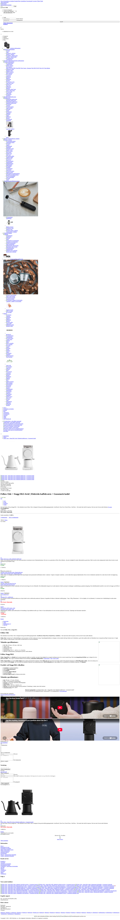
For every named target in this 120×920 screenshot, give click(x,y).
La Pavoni (8, 75)
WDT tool (8, 154)
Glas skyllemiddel (10, 177)
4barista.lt (78, 912)
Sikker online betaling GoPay (7, 849)
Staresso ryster (9, 229)
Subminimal (8, 218)
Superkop (8, 95)
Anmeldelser (23, 1)
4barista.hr (41, 912)
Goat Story (8, 367)
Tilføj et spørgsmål (5, 783)
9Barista (8, 78)
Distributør (8, 147)
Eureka (7, 110)
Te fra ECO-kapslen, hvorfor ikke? (11, 427)
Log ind (61, 21)
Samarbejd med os (5, 852)
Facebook (5, 503)
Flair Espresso (9, 357)
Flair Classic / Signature (26, 68)
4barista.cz (8, 912)
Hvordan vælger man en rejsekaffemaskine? (13, 430)
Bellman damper (9, 226)
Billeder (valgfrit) (4, 761)
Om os (2, 1)
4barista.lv (73, 912)
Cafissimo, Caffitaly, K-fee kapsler (13, 301)
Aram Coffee (56, 658)
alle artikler (5, 431)
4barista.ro (19, 912)
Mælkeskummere (16, 181)
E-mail (4, 502)
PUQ (7, 380)
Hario (7, 137)
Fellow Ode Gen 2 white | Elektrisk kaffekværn (11, 558)
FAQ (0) (5, 625)
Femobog (8, 354)
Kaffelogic (8, 402)
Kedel (7, 239)
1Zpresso (8, 105)
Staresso (8, 387)
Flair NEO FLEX (35, 68)
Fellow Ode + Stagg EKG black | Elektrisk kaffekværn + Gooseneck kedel (17, 822)
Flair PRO (18, 68)
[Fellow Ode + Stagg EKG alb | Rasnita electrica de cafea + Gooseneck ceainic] (18, 885)
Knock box (8, 159)
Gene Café (8, 365)
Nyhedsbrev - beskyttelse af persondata (9, 866)
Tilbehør (10, 233)
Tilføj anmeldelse (4, 840)
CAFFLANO (9, 339)
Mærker (5, 313)
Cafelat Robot (9, 64)
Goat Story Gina (9, 83)
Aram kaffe (8, 93)
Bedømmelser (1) (7, 623)
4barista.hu (13, 912)
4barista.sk (3, 912)
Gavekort (35, 1)
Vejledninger (3, 873)
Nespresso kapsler (10, 299)
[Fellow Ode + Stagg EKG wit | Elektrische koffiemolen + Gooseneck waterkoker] (58, 887)
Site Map (3, 867)
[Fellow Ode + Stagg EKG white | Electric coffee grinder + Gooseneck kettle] (114, 885)
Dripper (8, 694)
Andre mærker (9, 108)
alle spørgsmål (4, 771)
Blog (19, 1)
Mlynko (8, 118)
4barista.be (52, 912)
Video (4, 622)
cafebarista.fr (95, 912)
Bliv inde (8, 12)
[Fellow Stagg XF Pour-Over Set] (8, 583)
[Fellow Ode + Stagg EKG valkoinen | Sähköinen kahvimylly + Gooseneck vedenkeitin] (94, 888)
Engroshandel (29, 1)
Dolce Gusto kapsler (10, 296)
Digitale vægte (9, 149)
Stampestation (9, 162)
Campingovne (9, 59)
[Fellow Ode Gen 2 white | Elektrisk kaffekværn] (18, 556)
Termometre (8, 169)
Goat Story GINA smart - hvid (7, 609)
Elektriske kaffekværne (11, 103)
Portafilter (8, 167)
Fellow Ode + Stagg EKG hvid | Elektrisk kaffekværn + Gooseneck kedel (19, 438)
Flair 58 (8, 68)
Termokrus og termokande (12, 241)
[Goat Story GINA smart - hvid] (8, 608)
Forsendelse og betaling (9, 1)
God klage (3, 862)
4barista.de (30, 912)
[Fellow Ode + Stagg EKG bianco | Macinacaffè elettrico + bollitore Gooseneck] (95, 892)
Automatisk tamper (10, 142)
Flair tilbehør (47, 68)
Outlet (41, 1)
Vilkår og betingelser (5, 851)
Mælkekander (9, 164)
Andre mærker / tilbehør (11, 231)
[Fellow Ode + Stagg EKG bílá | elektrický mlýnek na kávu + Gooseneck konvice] (56, 884)
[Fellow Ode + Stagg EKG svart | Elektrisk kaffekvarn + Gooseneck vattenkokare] (19, 888)
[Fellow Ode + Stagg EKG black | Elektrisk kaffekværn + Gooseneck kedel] (18, 819)
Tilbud (38, 1)
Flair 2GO (42, 68)
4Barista (8, 318)
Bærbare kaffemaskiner (15, 48)
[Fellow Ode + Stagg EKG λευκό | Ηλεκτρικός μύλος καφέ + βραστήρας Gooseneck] (20, 892)
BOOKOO (8, 334)
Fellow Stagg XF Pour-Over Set (8, 584)
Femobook (8, 120)
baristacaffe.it (4, 913)
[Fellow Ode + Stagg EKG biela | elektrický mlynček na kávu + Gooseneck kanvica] (19, 884)
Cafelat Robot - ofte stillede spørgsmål (11, 422)
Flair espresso (9, 67)
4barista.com (36, 912)
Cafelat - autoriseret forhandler (7, 856)
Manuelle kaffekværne (11, 100)
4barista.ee (83, 912)
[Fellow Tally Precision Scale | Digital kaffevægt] (12, 572)
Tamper (7, 144)
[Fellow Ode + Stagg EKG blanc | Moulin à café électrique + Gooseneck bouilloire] (58, 890)
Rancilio (8, 80)
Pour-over (8, 85)
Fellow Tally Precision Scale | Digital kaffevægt (11, 573)
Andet (7, 179)
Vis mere (110, 507)
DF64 (7, 342)
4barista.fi (68, 912)
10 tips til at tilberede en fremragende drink (12, 425)
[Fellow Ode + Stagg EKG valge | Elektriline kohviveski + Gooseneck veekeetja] (92, 889)
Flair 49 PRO (13, 68)
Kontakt (16, 1)
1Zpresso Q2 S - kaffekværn (7, 597)
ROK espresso (9, 73)
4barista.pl (24, 912)
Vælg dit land (6, 11)
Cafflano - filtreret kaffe (11, 57)
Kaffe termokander (10, 244)
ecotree (7, 347)
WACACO (8, 397)
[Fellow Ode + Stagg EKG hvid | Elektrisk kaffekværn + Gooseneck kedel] (18, 474)
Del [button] (1, 498)
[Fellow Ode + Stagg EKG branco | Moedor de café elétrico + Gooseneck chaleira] (56, 888)
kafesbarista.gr (109, 912)
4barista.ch (89, 912)
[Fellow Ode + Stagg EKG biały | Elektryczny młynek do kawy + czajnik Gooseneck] (55, 885)
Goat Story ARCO (10, 129)
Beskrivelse (5, 621)
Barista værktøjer (15, 138)
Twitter (4, 504)
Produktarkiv (12, 694)
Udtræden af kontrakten (6, 863)
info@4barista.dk (4, 2)
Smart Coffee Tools (10, 90)
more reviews (60, 839)
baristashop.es (11, 913)
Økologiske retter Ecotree (11, 246)
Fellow (7, 115)
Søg (15, 6)
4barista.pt (63, 912)
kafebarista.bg (116, 912)
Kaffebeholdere (9, 249)
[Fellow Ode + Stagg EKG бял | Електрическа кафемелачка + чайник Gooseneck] (58, 892)
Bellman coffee (9, 70)
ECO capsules (9, 344)
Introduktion (6, 435)
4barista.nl (47, 912)
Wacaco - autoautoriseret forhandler (8, 854)
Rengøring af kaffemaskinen (12, 174)
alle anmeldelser (4, 742)
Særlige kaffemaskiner (19, 60)
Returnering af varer (5, 847)
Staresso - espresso (10, 54)
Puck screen (8, 152)
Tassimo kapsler (9, 309)
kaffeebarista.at (102, 912)
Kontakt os (3, 861)
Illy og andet (9, 312)
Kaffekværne (13, 96)
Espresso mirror (9, 172)
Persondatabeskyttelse (5, 865)
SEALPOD (8, 385)
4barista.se (57, 912)
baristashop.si (17, 913)
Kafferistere (8, 236)
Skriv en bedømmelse (13, 517)
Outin (7, 52)
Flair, (51, 658)
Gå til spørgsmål (63, 691)
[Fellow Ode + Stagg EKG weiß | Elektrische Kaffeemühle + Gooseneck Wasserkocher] (94, 885)
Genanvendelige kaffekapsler (16, 259)
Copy (4, 501)
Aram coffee (9, 323)
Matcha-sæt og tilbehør (11, 251)
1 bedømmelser (4, 517)
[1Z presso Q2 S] (5, 594)
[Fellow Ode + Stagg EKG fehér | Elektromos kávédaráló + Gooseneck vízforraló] (93, 884)
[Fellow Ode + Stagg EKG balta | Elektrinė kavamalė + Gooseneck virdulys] (56, 889)
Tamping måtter (9, 157)
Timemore (8, 113)
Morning (8, 88)
